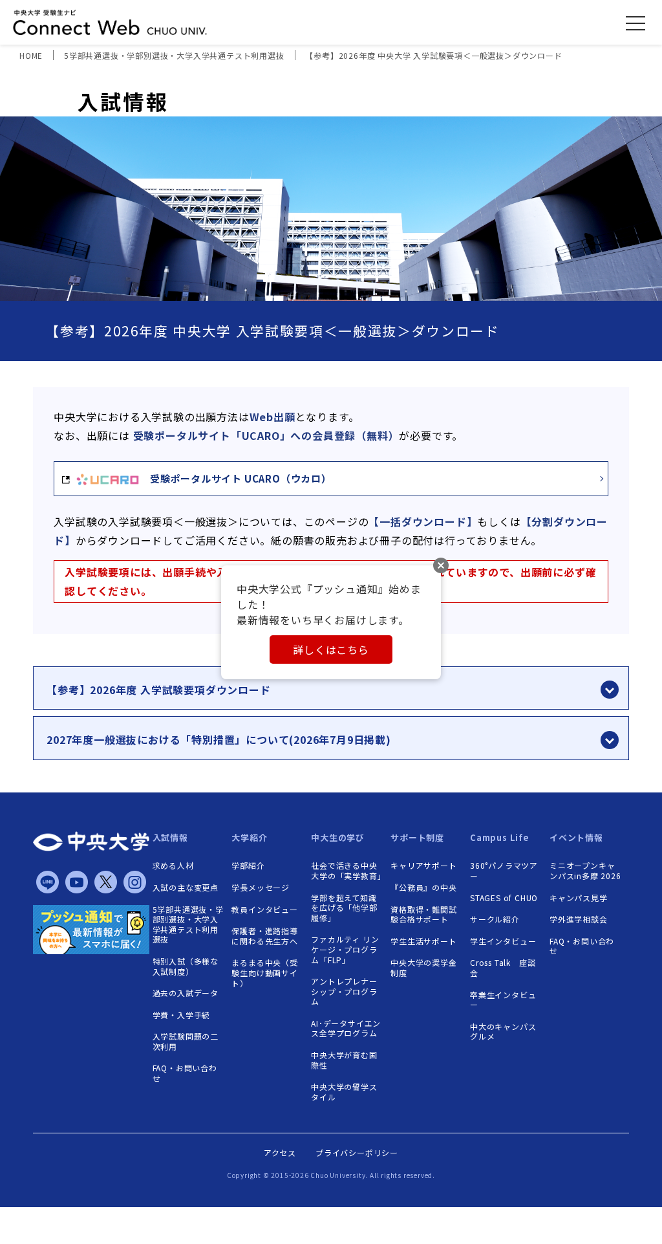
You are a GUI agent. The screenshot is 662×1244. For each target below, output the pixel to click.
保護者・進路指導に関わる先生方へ (264, 936)
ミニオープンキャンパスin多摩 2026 (585, 870)
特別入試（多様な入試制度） (186, 966)
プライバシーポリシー (356, 1152)
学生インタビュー (503, 941)
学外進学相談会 (579, 919)
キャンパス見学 (579, 898)
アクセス (280, 1152)
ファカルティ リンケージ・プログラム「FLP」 (345, 949)
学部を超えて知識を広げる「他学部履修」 (344, 908)
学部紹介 (247, 865)
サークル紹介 (495, 919)
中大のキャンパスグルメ (503, 1031)
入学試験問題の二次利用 (186, 1041)
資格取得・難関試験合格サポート (423, 914)
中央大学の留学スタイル (344, 1092)
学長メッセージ (260, 887)
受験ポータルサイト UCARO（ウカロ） (236, 478)
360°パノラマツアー (504, 870)
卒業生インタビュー (503, 1000)
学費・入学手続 (182, 1015)
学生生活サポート (423, 941)
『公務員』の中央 (423, 887)
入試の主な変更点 (186, 887)
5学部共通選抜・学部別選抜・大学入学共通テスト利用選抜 (188, 924)
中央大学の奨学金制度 (423, 967)
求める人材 (173, 865)
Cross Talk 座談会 (502, 967)
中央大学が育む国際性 (344, 1060)
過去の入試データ (186, 993)
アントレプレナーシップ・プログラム (344, 991)
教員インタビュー (264, 909)
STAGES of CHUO (504, 898)
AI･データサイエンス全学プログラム (346, 1028)
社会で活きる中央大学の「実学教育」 (347, 870)
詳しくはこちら (331, 649)
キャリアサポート (423, 865)
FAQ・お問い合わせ (185, 1073)
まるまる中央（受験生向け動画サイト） (264, 972)
